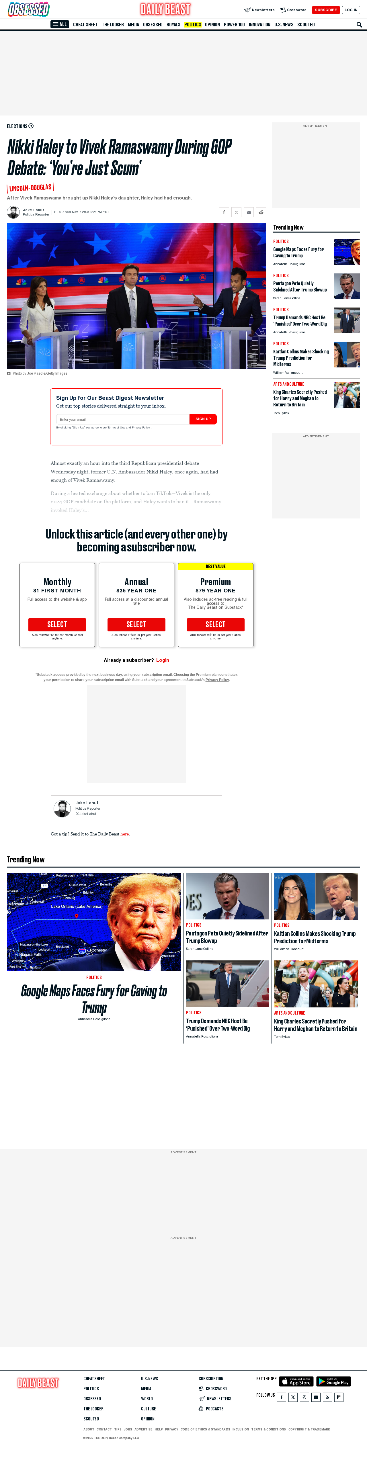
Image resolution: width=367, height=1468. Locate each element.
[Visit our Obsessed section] (47, 10)
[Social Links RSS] (327, 1398)
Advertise (143, 1429)
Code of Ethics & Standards (205, 1429)
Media (133, 24)
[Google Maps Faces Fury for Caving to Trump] (347, 263)
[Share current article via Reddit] (261, 212)
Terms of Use (117, 427)
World (147, 1399)
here (124, 833)
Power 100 (234, 24)
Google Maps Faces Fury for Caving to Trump (94, 999)
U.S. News (283, 24)
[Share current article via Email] (249, 212)
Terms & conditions (268, 1429)
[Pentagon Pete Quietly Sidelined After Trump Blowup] (347, 297)
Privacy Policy (141, 427)
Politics (192, 24)
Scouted (306, 24)
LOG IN (351, 10)
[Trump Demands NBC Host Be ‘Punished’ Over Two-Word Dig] (347, 331)
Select (57, 625)
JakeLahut (87, 814)
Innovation (259, 24)
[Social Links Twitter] (293, 1398)
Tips (118, 1429)
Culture (148, 1409)
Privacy (171, 1429)
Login (162, 660)
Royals (173, 24)
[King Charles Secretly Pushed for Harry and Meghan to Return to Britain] (347, 406)
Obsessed (153, 24)
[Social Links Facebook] (281, 1398)
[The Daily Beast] (165, 10)
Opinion (212, 24)
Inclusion (241, 1429)
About (88, 1429)
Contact (104, 1429)
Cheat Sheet (85, 24)
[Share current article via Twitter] (236, 212)
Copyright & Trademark (309, 1429)
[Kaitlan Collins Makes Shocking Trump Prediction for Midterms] (347, 365)
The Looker (113, 24)
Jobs (128, 1429)
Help (159, 1429)
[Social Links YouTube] (316, 1398)
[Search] (359, 25)
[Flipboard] (338, 1398)
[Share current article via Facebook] (224, 212)
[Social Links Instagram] (304, 1398)
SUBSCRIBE (326, 10)
